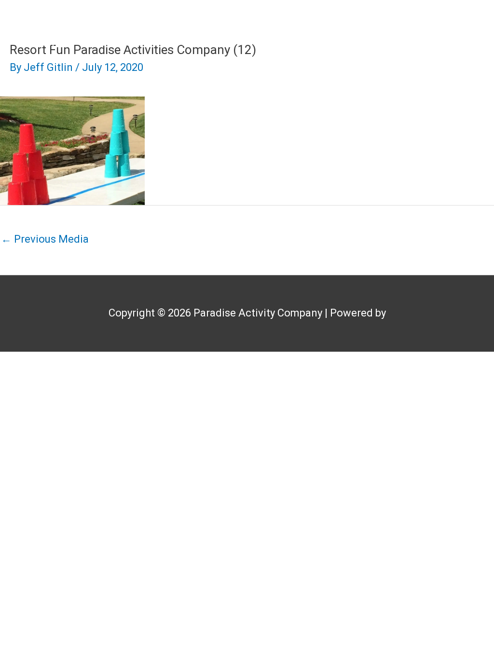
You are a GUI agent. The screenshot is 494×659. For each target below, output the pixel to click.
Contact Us (447, 85)
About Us (109, 42)
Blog (463, 42)
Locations (406, 42)
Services (274, 42)
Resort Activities (192, 42)
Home (52, 42)
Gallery (344, 42)
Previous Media (45, 239)
